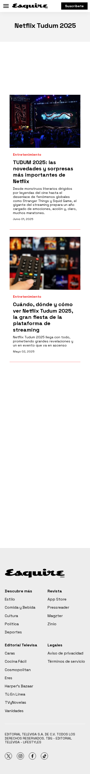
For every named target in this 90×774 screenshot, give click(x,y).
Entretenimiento (27, 155)
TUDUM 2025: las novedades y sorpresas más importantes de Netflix (43, 172)
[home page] (30, 6)
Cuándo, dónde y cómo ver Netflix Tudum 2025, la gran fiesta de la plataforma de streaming (43, 317)
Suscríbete (74, 6)
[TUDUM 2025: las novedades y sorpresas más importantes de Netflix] (45, 121)
